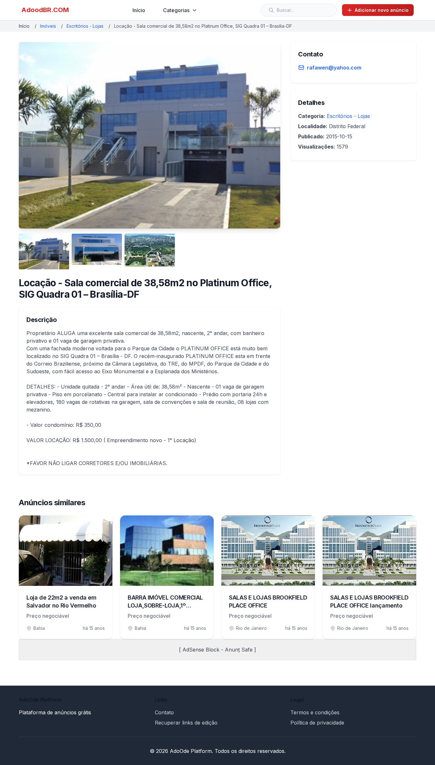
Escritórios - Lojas (85, 26)
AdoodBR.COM (45, 10)
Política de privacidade (317, 722)
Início (138, 10)
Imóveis (48, 26)
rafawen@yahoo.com (334, 67)
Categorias (176, 10)
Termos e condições (314, 712)
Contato (164, 712)
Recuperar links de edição (186, 722)
